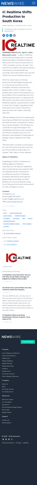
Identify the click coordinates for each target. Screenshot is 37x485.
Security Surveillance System (12, 224)
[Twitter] (6, 439)
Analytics (5, 368)
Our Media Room (7, 392)
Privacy (30, 218)
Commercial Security (16, 213)
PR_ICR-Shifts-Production (13, 233)
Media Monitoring (8, 366)
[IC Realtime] (18, 50)
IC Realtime (7, 218)
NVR (24, 218)
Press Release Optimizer (10, 376)
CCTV (5, 213)
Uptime (25, 443)
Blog (3, 386)
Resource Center (7, 399)
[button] (33, 3)
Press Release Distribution (11, 353)
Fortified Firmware (20, 216)
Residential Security (9, 221)
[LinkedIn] (9, 439)
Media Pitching (7, 363)
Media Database (7, 361)
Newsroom (5, 404)
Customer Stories (8, 389)
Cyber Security (8, 216)
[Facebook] (3, 439)
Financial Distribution (9, 355)
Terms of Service (8, 443)
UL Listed (6, 226)
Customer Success (8, 374)
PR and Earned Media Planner (12, 407)
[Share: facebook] (3, 35)
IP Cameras (16, 218)
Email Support (6, 422)
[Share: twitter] (7, 35)
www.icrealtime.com (15, 202)
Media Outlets (6, 412)
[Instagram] (11, 439)
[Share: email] (14, 35)
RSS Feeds (5, 410)
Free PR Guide (27, 342)
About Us (5, 384)
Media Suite (6, 358)
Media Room (6, 371)
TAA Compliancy (11, 244)
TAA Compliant (27, 224)
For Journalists (7, 402)
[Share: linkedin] (10, 35)
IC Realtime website (12, 241)
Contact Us (5, 420)
